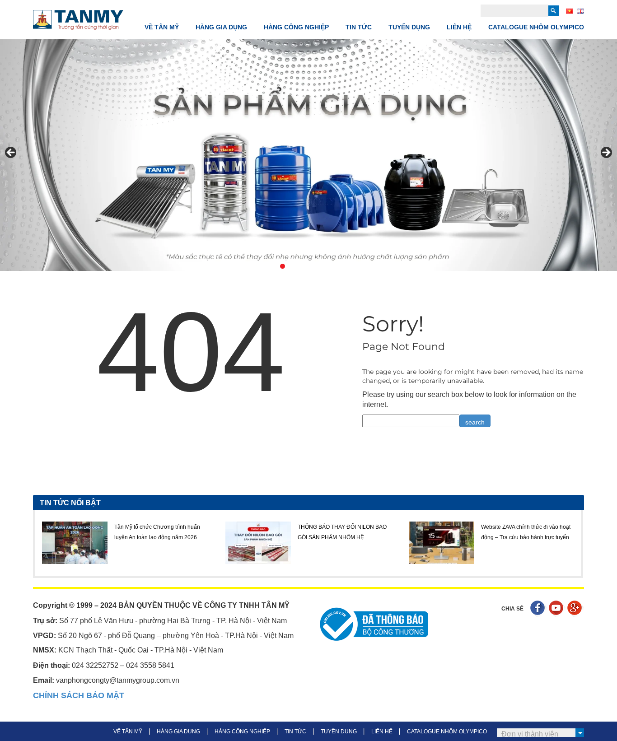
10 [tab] (355, 266)
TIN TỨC (359, 27)
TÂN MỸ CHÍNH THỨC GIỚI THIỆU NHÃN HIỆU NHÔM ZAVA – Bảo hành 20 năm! (553, 537)
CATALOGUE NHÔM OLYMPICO (536, 27)
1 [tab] (261, 266)
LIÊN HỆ (459, 27)
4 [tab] (292, 266)
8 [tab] (334, 266)
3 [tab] (282, 266)
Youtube (557, 609)
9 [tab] (344, 266)
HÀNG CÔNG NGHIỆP (296, 27)
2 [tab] (272, 266)
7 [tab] (324, 266)
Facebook (538, 609)
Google (575, 609)
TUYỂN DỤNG (409, 27)
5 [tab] (303, 266)
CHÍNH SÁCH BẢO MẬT (78, 695)
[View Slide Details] (308, 154)
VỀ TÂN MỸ (162, 27)
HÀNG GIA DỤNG (221, 27)
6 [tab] (313, 266)
